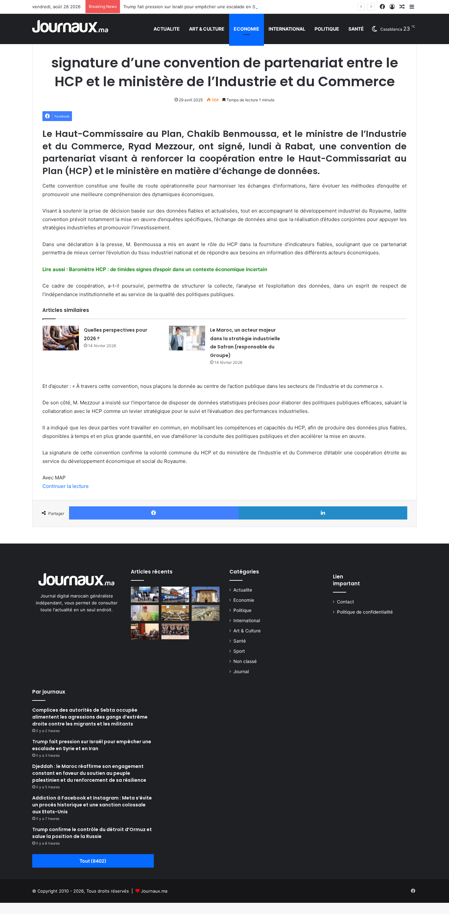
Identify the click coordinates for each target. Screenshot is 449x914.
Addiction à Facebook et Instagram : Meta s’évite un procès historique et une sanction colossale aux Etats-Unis (92, 805)
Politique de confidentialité (365, 612)
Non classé (245, 661)
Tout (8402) (93, 861)
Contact (345, 601)
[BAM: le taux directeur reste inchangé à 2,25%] (206, 594)
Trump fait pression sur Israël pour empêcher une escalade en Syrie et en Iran (203, 6)
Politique (327, 29)
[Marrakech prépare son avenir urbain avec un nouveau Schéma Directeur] (175, 631)
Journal (241, 671)
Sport (239, 651)
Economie (246, 29)
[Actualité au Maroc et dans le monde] (70, 29)
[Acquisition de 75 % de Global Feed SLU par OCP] (206, 613)
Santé (356, 29)
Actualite (167, 29)
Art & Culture (207, 29)
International (287, 29)
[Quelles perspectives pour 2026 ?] (61, 338)
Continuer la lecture (65, 486)
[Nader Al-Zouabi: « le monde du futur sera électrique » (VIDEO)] (145, 594)
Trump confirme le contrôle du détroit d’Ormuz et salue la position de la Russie (92, 833)
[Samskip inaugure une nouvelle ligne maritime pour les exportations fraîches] (175, 594)
